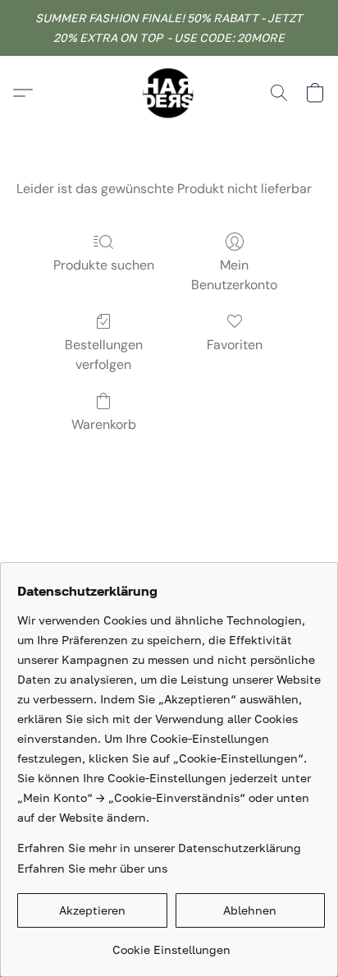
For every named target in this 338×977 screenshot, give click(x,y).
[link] (171, 944)
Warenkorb (103, 424)
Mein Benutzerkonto (234, 274)
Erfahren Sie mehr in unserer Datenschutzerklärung (159, 848)
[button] (169, 93)
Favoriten (235, 344)
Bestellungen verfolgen (104, 354)
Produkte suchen (103, 265)
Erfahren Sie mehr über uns (92, 868)
